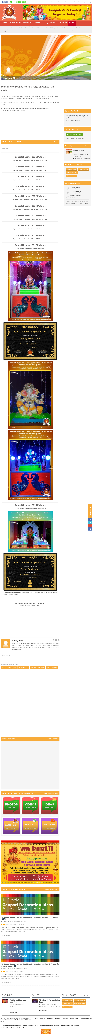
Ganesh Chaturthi (72, 172)
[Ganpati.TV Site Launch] (69, 151)
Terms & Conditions (86, 1018)
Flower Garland (23, 667)
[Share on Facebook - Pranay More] (90, 519)
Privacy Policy (74, 1018)
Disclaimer (65, 1018)
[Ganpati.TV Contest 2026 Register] (57, 5)
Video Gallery (79, 28)
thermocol (41, 667)
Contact (5, 31)
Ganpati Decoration (79, 1003)
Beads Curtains (6, 667)
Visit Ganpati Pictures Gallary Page (49, 1001)
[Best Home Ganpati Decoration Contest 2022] (30, 841)
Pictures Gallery (68, 28)
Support (49, 1018)
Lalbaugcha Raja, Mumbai (9, 28)
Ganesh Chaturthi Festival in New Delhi (13, 1028)
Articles (54, 23)
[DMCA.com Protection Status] (46, 1030)
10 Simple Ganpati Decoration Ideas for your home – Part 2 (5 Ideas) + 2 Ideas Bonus (30, 965)
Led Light (33, 667)
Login (90, 2)
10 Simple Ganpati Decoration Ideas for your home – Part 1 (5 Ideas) (29, 917)
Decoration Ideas (15, 23)
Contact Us (61, 2)
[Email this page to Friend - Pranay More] (90, 529)
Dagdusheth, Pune (23, 28)
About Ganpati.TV (40, 1018)
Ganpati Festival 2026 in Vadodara (49, 1025)
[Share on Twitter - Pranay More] (90, 522)
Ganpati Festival (71, 176)
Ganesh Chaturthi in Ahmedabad (70, 1025)
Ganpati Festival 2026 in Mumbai (12, 1025)
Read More (7, 935)
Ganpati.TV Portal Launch (79, 151)
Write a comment (53, 738)
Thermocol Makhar (51, 667)
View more (87, 145)
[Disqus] (30, 764)
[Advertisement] (30, 125)
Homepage (5, 23)
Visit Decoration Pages (51, 889)
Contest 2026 (49, 28)
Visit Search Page (75, 134)
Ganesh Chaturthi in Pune (30, 1025)
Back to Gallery (54, 141)
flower (15, 667)
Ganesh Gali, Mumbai (37, 28)
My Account (63, 23)
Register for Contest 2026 (50, 793)
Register (85, 2)
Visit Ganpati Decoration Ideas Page (18, 1001)
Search (67, 2)
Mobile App (73, 2)
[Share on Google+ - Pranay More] (90, 525)
